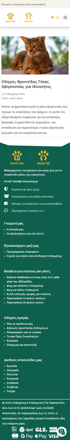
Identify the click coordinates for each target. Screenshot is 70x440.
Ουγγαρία (13, 370)
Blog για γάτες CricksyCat (22, 290)
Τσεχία (11, 391)
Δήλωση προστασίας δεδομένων (27, 328)
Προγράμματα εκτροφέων (23, 251)
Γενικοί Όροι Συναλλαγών (23, 336)
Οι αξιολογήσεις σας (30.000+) (25, 233)
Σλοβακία (12, 383)
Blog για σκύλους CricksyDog (25, 285)
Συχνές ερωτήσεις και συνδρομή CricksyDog (34, 256)
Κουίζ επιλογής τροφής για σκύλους (29, 294)
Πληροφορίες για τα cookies (24, 332)
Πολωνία (12, 374)
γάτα (5, 98)
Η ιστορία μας (15, 229)
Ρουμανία (13, 378)
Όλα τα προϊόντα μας (20, 324)
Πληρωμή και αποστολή (22, 345)
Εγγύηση (12, 340)
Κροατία (12, 366)
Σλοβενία (12, 387)
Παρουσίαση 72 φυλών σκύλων (26, 298)
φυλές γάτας (16, 98)
